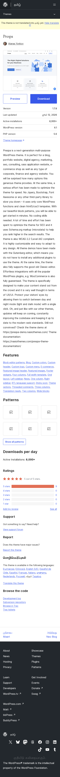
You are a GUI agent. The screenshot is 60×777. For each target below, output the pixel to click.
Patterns (36, 667)
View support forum (13, 529)
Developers (9, 688)
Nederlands (9, 576)
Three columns (42, 387)
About (6, 650)
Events (35, 682)
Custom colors (39, 362)
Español (13, 572)
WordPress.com (13, 703)
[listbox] (30, 420)
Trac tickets (9, 609)
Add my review (10, 509)
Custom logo (18, 366)
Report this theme (12, 550)
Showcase (37, 650)
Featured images (36, 370)
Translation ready (12, 391)
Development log (12, 598)
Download (44, 98)
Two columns (29, 391)
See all (53, 509)
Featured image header (15, 370)
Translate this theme (13, 583)
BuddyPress (11, 720)
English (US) (32, 569)
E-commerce (47, 366)
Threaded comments (22, 387)
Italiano (32, 572)
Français (23, 572)
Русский (20, 576)
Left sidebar (17, 378)
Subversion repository (14, 602)
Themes (7, 14)
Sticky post (41, 383)
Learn (6, 677)
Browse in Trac (10, 606)
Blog (28, 362)
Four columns (19, 374)
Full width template (36, 374)
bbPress (9, 714)
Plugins (35, 661)
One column (37, 378)
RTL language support (23, 383)
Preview (15, 98)
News (27, 378)
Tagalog (36, 576)
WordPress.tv (12, 693)
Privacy (7, 667)
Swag (36, 693)
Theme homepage (12, 140)
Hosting (7, 661)
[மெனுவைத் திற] (55, 4)
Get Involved (39, 677)
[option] (11, 412)
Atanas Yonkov (16, 43)
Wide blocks (43, 391)
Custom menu (33, 366)
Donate (37, 688)
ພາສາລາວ (41, 572)
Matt (7, 709)
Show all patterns (14, 441)
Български (8, 569)
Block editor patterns (14, 362)
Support (7, 682)
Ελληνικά (20, 569)
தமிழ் (13, 734)
